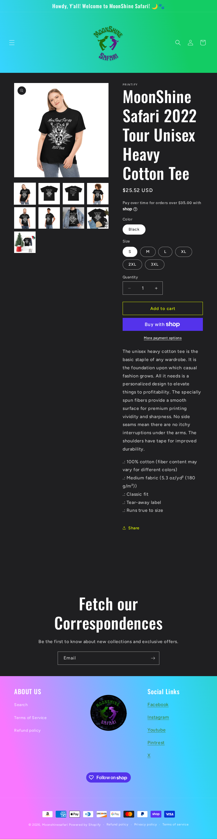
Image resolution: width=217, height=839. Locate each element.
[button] (12, 42)
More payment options (163, 338)
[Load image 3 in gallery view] (73, 193)
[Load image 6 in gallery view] (49, 218)
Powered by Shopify (85, 825)
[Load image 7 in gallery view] (73, 218)
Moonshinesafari (55, 825)
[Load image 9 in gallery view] (25, 242)
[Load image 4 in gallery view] (97, 193)
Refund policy (27, 730)
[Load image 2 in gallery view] (49, 193)
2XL (132, 264)
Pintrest (156, 742)
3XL (155, 264)
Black (134, 229)
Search (21, 704)
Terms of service (175, 824)
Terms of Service (30, 717)
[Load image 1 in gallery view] (25, 193)
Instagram (158, 717)
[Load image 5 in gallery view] (25, 218)
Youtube (156, 730)
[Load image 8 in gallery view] (97, 218)
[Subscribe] (153, 658)
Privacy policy (145, 824)
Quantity (130, 277)
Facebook (158, 704)
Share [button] (134, 528)
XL (183, 251)
